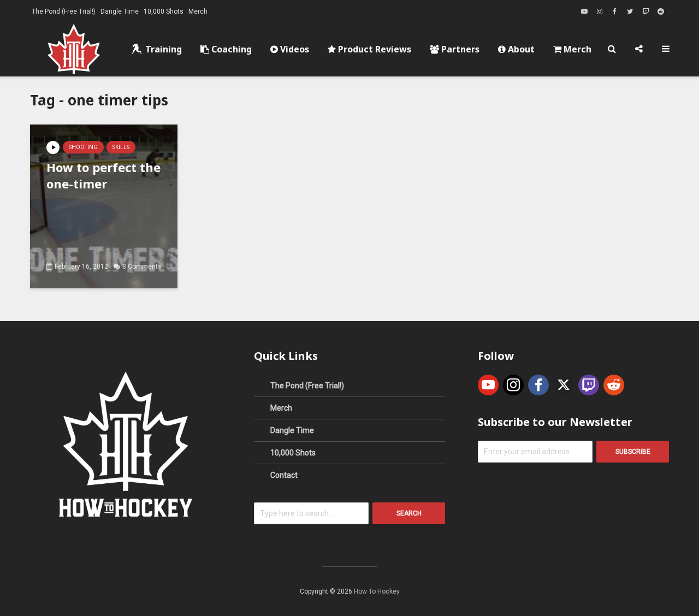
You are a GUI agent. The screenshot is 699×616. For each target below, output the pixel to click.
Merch (198, 11)
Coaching (230, 49)
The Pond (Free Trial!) (64, 11)
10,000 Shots (163, 11)
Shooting (83, 147)
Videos (293, 49)
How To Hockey (377, 591)
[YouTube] (488, 385)
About (520, 49)
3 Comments (142, 266)
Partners (459, 49)
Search (409, 513)
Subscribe (632, 451)
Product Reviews (373, 49)
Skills (120, 147)
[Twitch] (588, 385)
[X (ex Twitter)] (563, 385)
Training (162, 49)
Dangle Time (119, 11)
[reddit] (613, 385)
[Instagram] (513, 385)
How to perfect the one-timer (103, 175)
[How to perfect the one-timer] (103, 205)
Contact (284, 475)
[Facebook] (538, 385)
